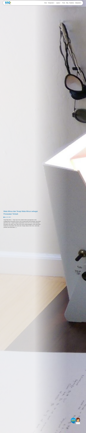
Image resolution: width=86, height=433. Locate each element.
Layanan (58, 2)
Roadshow (71, 2)
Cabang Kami (78, 2)
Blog (67, 2)
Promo (63, 2)
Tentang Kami (51, 2)
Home (45, 2)
